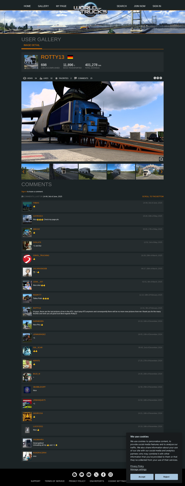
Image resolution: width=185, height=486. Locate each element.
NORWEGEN (38, 321)
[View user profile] (31, 68)
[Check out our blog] (74, 474)
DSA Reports (97, 481)
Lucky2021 (38, 426)
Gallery (43, 6)
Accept (142, 477)
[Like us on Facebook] (103, 474)
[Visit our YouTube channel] (89, 474)
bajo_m (36, 374)
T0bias (36, 203)
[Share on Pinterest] (157, 77)
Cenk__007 (38, 282)
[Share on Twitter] (154, 77)
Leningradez (39, 334)
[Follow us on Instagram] (110, 474)
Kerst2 (36, 361)
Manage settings (138, 469)
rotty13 (52, 57)
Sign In (157, 6)
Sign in (24, 192)
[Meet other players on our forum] (82, 474)
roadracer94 (39, 453)
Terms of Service (55, 481)
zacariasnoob (40, 269)
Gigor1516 (38, 413)
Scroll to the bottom (153, 197)
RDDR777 (37, 295)
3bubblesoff (39, 387)
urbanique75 (39, 400)
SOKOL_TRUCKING (41, 255)
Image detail (32, 45)
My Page (61, 6)
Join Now (139, 6)
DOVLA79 (37, 242)
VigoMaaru (38, 440)
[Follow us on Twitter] (96, 474)
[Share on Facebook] (160, 77)
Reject (166, 477)
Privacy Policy (77, 481)
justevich (38, 216)
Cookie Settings (117, 481)
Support (35, 481)
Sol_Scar (37, 348)
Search (122, 6)
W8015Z (36, 229)
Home (27, 6)
